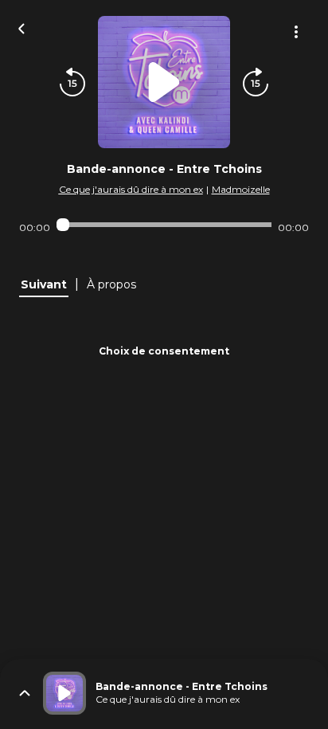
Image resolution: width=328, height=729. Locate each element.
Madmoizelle (241, 189)
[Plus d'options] (296, 32)
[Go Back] (21, 27)
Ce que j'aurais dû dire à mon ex (131, 189)
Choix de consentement (164, 351)
